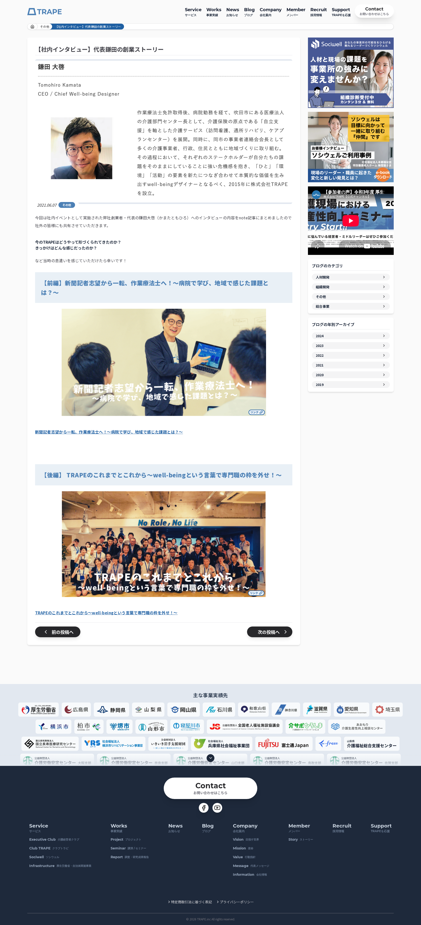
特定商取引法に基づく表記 (191, 901)
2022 (320, 355)
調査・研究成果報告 (130, 857)
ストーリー (300, 839)
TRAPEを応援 (341, 12)
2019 (320, 384)
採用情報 (318, 12)
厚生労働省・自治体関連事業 (60, 866)
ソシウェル (44, 857)
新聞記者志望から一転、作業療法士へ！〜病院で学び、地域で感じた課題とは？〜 (109, 432)
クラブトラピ (48, 848)
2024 (320, 335)
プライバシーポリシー (237, 901)
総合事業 (322, 306)
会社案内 (271, 12)
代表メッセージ (251, 866)
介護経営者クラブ (54, 839)
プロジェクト (126, 839)
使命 (243, 848)
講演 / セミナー (128, 848)
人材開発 (322, 277)
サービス (193, 12)
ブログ (249, 12)
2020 (320, 374)
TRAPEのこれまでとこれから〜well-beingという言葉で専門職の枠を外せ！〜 (106, 613)
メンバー (296, 12)
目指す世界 (246, 839)
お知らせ (232, 12)
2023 (320, 345)
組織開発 (322, 286)
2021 (320, 365)
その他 (44, 26)
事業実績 (213, 12)
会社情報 (250, 874)
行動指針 (244, 857)
